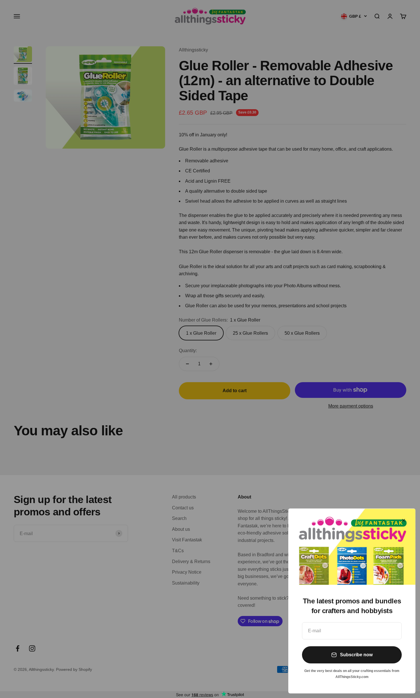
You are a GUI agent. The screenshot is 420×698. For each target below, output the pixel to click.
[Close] (403, 520)
